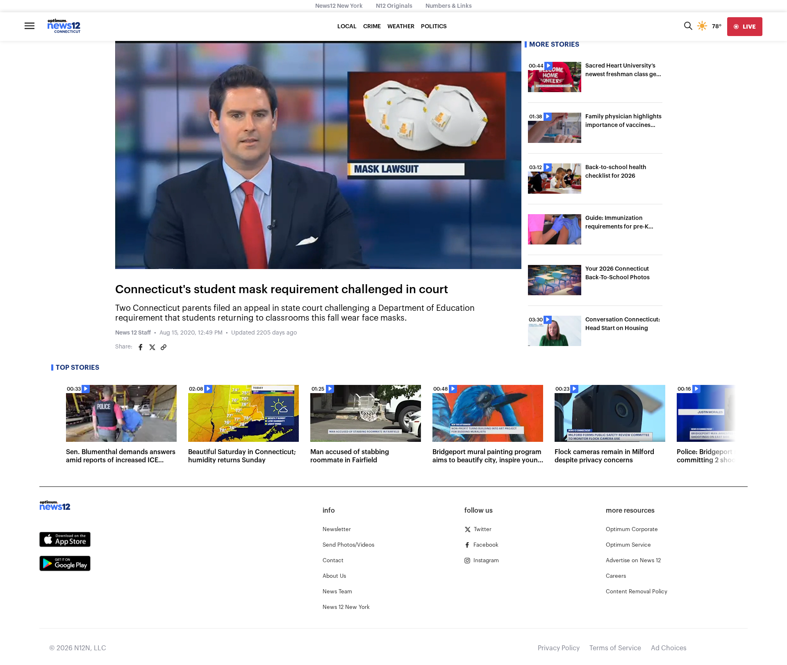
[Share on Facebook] (140, 347)
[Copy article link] (163, 347)
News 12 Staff (133, 333)
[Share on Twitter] (152, 347)
